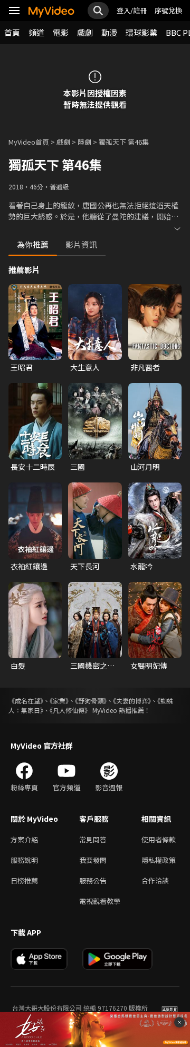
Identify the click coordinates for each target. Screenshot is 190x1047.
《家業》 (59, 700)
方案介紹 (24, 839)
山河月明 (145, 466)
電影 (61, 32)
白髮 (18, 665)
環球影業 (141, 32)
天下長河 (85, 566)
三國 (77, 466)
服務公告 (93, 880)
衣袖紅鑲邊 (29, 566)
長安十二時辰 (33, 466)
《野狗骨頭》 (91, 700)
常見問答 (93, 839)
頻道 (36, 32)
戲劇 (85, 32)
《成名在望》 (25, 700)
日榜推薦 (24, 880)
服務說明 (24, 860)
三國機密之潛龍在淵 (92, 665)
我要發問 (93, 860)
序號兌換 (168, 10)
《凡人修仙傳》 (70, 710)
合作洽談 (155, 880)
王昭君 (22, 367)
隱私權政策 (158, 860)
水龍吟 (141, 566)
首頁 (12, 32)
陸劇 (84, 142)
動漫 (109, 32)
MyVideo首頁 (28, 142)
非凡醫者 (145, 367)
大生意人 (85, 367)
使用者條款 (158, 839)
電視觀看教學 (99, 901)
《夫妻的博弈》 (132, 700)
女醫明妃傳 (148, 665)
